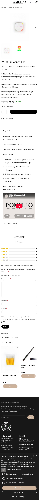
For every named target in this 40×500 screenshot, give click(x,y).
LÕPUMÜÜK (19, 8)
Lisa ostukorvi (23, 112)
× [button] (36, 455)
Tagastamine (24, 453)
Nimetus (4, 301)
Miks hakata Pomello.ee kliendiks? (26, 440)
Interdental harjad (9, 375)
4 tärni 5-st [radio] (17, 275)
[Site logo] (18, 2)
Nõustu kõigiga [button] (19, 488)
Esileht (3, 8)
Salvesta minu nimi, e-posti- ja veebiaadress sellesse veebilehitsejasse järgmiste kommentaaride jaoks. (18, 319)
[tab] (19, 237)
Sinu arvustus (6, 279)
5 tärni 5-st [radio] (19, 275)
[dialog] (19, 476)
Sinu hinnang (5, 275)
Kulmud (10, 8)
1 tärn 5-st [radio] (13, 275)
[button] (3, 27)
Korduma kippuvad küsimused (26, 449)
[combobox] (34, 456)
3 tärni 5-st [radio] (16, 275)
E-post (4, 309)
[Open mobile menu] (2, 2)
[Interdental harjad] (10, 359)
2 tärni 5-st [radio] (14, 275)
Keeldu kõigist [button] (19, 492)
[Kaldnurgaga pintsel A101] (28, 354)
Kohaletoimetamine (26, 444)
